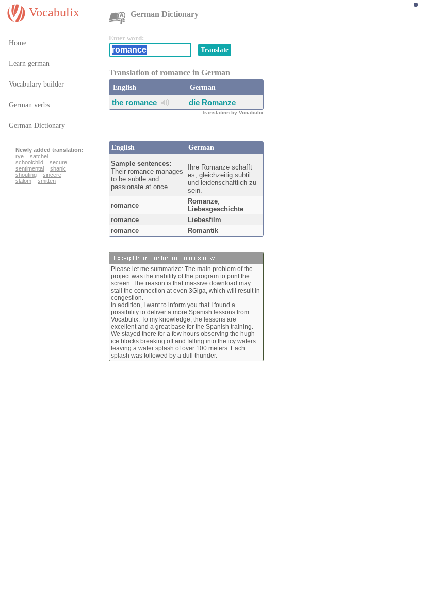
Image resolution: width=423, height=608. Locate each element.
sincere (52, 175)
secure (58, 162)
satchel (39, 156)
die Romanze (212, 102)
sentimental (29, 168)
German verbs (29, 105)
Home (17, 43)
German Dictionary (37, 125)
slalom (23, 181)
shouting (26, 175)
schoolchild (29, 162)
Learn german (29, 63)
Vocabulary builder (36, 84)
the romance (134, 102)
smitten (47, 181)
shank (58, 168)
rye (19, 156)
